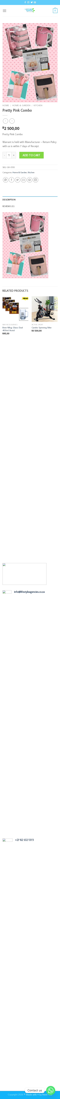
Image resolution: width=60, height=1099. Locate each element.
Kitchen (38, 105)
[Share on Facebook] (11, 180)
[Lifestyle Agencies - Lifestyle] (30, 11)
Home (5, 105)
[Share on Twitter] (17, 180)
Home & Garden (21, 105)
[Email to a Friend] (23, 180)
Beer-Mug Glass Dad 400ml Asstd (12, 329)
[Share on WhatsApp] (5, 180)
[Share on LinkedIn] (35, 180)
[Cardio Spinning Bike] (45, 309)
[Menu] (4, 11)
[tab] (30, 199)
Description (9, 199)
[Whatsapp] (50, 1090)
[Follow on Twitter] (32, 2)
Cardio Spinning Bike (42, 327)
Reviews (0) (8, 206)
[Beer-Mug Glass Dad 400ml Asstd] (15, 309)
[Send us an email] (35, 2)
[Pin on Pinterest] (29, 180)
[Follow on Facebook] (25, 2)
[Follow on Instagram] (28, 2)
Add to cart (31, 155)
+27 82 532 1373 (24, 839)
